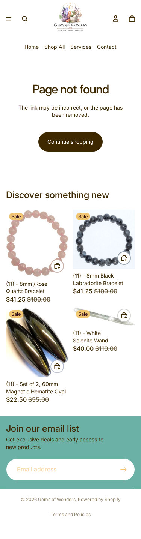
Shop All (54, 47)
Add (63, 266)
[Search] (25, 19)
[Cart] (132, 19)
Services (80, 47)
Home (31, 47)
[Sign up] (124, 469)
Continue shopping (70, 141)
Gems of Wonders (57, 499)
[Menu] (8, 18)
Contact (107, 47)
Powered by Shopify (99, 499)
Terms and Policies (70, 514)
